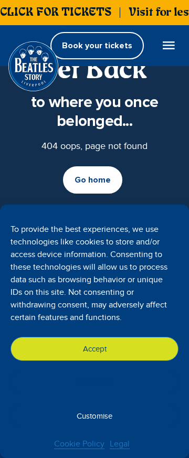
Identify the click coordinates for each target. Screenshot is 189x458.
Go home (93, 180)
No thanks (94, 382)
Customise (94, 416)
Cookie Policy (79, 444)
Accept (95, 349)
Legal (120, 444)
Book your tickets (97, 45)
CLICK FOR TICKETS (55, 12)
